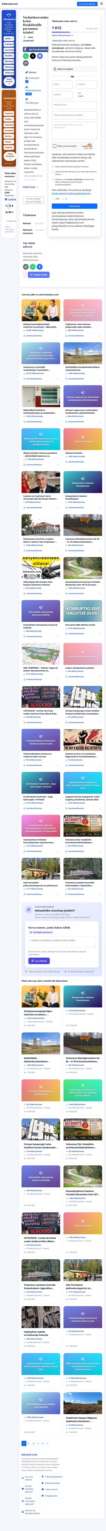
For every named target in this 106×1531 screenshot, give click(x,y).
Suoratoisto (9, 50)
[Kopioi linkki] (26, 63)
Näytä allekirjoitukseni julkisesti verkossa (71, 166)
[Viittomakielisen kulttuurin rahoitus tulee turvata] (41, 749)
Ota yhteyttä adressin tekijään (33, 200)
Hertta (9, 136)
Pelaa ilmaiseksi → (10, 156)
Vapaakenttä (9, 125)
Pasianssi (9, 114)
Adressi (32, 72)
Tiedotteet (32, 79)
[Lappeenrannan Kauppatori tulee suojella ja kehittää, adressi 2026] (82, 792)
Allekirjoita (74, 206)
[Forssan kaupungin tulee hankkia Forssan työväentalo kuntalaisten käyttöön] (82, 706)
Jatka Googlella (65, 69)
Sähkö (9, 38)
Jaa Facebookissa (38, 49)
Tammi (9, 142)
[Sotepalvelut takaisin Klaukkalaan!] (82, 491)
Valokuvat (9, 73)
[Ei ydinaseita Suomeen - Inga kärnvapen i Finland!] (41, 792)
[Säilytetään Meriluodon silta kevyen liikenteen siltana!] (41, 577)
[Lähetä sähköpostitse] (40, 56)
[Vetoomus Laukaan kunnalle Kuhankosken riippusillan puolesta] (82, 878)
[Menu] (101, 4)
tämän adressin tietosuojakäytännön (71, 193)
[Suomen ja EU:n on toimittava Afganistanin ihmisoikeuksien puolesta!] (82, 749)
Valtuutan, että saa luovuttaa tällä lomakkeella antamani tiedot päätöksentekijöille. (74, 182)
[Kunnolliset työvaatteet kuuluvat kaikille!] (41, 620)
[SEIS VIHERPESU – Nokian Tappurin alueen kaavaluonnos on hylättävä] (41, 663)
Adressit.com (10, 3)
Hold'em (9, 148)
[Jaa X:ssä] (33, 56)
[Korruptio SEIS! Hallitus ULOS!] (82, 618)
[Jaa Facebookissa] (40, 267)
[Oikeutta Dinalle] (82, 446)
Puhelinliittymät (9, 45)
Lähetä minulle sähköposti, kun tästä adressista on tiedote (76, 172)
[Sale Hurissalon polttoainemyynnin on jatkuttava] (41, 878)
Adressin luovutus (28, 231)
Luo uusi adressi (87, 4)
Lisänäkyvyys (32, 102)
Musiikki (9, 56)
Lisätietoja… (14, 199)
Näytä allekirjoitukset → (62, 35)
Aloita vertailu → (9, 81)
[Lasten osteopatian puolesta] (82, 661)
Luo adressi (41, 960)
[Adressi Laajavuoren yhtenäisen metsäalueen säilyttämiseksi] (82, 405)
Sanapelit (9, 131)
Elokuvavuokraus (9, 68)
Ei (66, 198)
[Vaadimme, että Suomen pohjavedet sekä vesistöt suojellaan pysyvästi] (82, 319)
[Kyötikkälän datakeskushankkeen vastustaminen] (82, 362)
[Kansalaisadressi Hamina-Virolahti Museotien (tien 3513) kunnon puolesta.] (82, 577)
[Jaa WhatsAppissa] (26, 56)
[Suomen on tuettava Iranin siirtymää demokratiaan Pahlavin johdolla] (41, 491)
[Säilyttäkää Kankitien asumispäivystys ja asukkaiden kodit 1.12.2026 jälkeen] (41, 405)
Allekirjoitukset (33, 92)
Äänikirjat (9, 62)
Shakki (9, 119)
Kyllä (57, 198)
